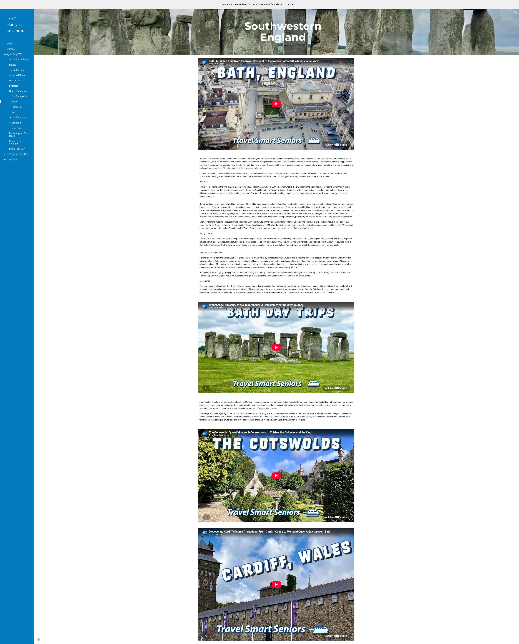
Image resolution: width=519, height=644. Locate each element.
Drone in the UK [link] (17, 149)
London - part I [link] (19, 96)
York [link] (14, 112)
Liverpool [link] (16, 107)
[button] (516, 12)
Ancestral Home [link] (17, 75)
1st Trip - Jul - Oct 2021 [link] (17, 154)
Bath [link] (14, 101)
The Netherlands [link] (17, 70)
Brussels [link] (13, 86)
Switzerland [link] (15, 80)
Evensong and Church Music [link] (20, 134)
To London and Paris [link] (19, 59)
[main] (283, 32)
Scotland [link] (16, 122)
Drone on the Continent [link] (15, 142)
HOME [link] (9, 43)
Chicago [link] (10, 49)
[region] (259, 4)
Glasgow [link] (16, 128)
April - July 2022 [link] (14, 54)
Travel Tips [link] (11, 159)
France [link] (12, 65)
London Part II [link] (19, 117)
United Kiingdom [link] (18, 91)
